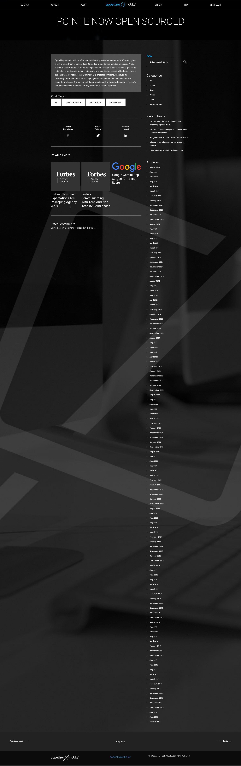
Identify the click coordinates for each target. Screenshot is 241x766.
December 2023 (156, 319)
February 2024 (156, 309)
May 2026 (153, 181)
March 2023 (154, 362)
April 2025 (154, 243)
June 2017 (154, 665)
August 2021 (155, 452)
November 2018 (156, 608)
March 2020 (154, 532)
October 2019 (155, 556)
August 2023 (155, 338)
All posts (120, 741)
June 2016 (154, 717)
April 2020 (154, 527)
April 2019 (154, 584)
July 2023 (153, 343)
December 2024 (156, 262)
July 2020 (153, 513)
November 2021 (156, 437)
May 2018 (153, 636)
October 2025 (155, 215)
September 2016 (156, 707)
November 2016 (156, 698)
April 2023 (154, 357)
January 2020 (155, 542)
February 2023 (156, 366)
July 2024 (153, 286)
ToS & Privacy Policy (120, 757)
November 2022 (156, 381)
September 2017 (156, 655)
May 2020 (153, 523)
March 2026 (154, 191)
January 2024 (155, 314)
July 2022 (153, 399)
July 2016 (153, 712)
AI (56, 102)
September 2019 (156, 561)
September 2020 (156, 504)
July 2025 (153, 229)
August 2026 (155, 167)
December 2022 (156, 376)
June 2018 (154, 632)
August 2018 (155, 622)
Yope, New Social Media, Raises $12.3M (167, 150)
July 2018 (153, 627)
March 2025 (154, 248)
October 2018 (155, 613)
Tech (152, 100)
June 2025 (154, 234)
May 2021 (153, 466)
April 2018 (154, 641)
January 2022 (155, 428)
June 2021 (154, 461)
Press (152, 95)
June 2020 (154, 518)
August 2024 (155, 281)
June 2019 (154, 575)
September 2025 (156, 219)
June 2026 (154, 177)
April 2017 (154, 674)
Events (152, 85)
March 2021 (154, 475)
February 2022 (156, 423)
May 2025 (153, 238)
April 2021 (154, 471)
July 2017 (153, 660)
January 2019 (155, 598)
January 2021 (155, 485)
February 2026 (156, 196)
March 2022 (154, 418)
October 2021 (155, 442)
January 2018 (155, 646)
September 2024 (156, 276)
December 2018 (156, 603)
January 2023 (155, 371)
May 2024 (153, 295)
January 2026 (155, 200)
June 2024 (154, 290)
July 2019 (153, 570)
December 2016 (156, 693)
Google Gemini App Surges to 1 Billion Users (169, 137)
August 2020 (155, 508)
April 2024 (154, 300)
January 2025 (155, 257)
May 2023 (153, 352)
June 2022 (154, 404)
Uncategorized (156, 104)
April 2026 (154, 186)
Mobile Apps (95, 102)
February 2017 (156, 684)
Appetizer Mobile (73, 102)
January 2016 (155, 722)
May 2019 (153, 580)
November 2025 (156, 210)
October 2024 (155, 272)
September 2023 (156, 333)
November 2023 (156, 324)
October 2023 (155, 328)
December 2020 (156, 490)
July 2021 (153, 456)
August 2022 (155, 395)
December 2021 (156, 433)
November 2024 (156, 267)
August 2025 (155, 224)
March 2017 (154, 679)
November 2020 (156, 494)
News (152, 90)
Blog (152, 81)
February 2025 (156, 253)
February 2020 (156, 537)
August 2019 (155, 565)
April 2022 (154, 414)
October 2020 (155, 499)
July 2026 (153, 172)
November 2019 (156, 551)
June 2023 (154, 347)
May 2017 (153, 670)
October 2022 (155, 385)
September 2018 (156, 617)
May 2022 (153, 409)
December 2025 (156, 205)
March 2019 (154, 589)
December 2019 (156, 546)
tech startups (115, 102)
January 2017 (155, 689)
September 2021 (156, 447)
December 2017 (156, 651)
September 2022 (156, 390)
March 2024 (154, 305)
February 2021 (156, 480)
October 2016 (155, 703)
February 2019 (156, 594)
